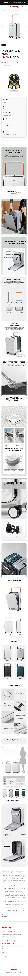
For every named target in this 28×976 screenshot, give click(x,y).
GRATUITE (11, 3)
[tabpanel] (14, 25)
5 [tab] (16, 40)
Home (2, 10)
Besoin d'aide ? (7, 65)
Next (25, 26)
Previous (2, 26)
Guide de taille (7, 62)
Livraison (16, 62)
